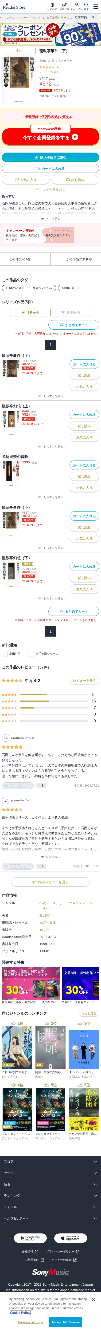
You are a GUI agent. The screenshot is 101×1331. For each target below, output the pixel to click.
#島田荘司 (68, 288)
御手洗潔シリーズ (58, 17)
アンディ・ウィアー (14, 1138)
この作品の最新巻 (79, 259)
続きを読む (53, 856)
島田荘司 (15, 653)
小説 (19, 50)
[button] (64, 1260)
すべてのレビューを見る (50, 882)
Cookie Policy (20, 1313)
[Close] (93, 1299)
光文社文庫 (65, 61)
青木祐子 (7, 1077)
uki (16, 1077)
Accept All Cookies (66, 1322)
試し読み (78, 180)
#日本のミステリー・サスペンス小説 (29, 288)
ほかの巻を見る (54, 189)
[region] (50, 1311)
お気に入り (28, 180)
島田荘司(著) (47, 61)
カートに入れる (53, 168)
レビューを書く (49, 72)
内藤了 (39, 1077)
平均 (28, 681)
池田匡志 (74, 1077)
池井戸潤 (74, 1138)
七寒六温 (87, 1077)
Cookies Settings (30, 1322)
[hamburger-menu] (95, 6)
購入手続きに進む (53, 157)
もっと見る (53, 219)
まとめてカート (76, 325)
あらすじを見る (53, 396)
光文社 (44, 930)
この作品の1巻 (20, 259)
